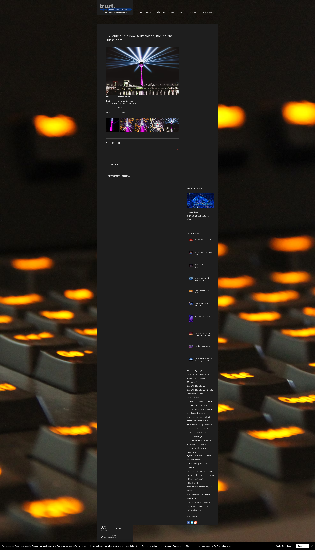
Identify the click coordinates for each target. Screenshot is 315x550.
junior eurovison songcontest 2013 (200, 440)
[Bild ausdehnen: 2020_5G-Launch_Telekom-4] (157, 125)
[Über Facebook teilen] (107, 142)
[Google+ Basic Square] (195, 522)
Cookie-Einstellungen (284, 546)
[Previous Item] (191, 201)
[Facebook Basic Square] (188, 522)
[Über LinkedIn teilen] (119, 142)
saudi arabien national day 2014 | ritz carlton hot (200, 487)
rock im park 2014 (194, 475)
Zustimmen (302, 546)
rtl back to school (194, 483)
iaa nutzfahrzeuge (194, 436)
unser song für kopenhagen (198, 502)
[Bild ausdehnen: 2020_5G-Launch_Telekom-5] (127, 125)
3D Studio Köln (193, 382)
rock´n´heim (208, 475)
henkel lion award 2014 (196, 432)
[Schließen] (312, 546)
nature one (191, 452)
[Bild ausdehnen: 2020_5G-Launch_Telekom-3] (142, 125)
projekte (190, 467)
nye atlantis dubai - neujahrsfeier (200, 456)
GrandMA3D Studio (195, 393)
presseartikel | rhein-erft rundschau (200, 463)
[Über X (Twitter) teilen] (113, 142)
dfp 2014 (203, 405)
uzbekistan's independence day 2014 (200, 506)
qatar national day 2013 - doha (199, 471)
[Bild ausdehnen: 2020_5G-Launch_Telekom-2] (172, 125)
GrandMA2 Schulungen (196, 386)
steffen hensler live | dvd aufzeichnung (200, 494)
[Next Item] (210, 201)
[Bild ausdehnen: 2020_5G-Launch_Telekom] (112, 125)
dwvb (207, 421)
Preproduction (193, 397)
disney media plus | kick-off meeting (200, 417)
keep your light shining (196, 444)
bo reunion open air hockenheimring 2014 (200, 401)
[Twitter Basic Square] (192, 522)
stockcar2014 (192, 498)
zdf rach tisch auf (194, 510)
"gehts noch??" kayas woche (198, 374)
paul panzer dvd (193, 459)
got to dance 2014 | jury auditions (200, 425)
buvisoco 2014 (193, 405)
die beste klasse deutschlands (199, 409)
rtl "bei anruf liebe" (195, 479)
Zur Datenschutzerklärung (224, 546)
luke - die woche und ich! (197, 448)
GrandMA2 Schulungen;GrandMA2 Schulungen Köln (200, 390)
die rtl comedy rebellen (196, 413)
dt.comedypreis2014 (195, 421)
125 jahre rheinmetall (196, 378)
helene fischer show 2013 (197, 428)
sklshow (190, 490)
